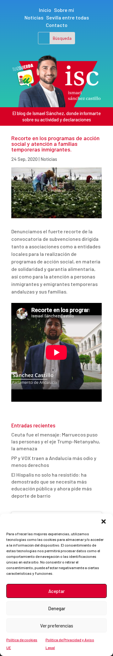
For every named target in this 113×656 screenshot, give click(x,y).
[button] (103, 521)
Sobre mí (64, 10)
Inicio (45, 10)
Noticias (33, 17)
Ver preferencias (56, 625)
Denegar (56, 608)
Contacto (56, 25)
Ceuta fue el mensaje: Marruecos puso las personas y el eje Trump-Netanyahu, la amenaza (55, 441)
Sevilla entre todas (67, 17)
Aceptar (56, 591)
